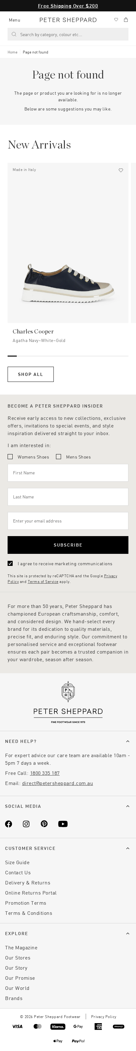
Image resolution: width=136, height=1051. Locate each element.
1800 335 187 (45, 773)
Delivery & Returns (27, 882)
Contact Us (18, 872)
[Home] (68, 19)
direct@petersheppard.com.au (57, 783)
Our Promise (20, 978)
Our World (17, 988)
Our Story (16, 968)
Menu (14, 19)
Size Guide (17, 862)
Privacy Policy (103, 1016)
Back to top (85, 1037)
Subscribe (68, 545)
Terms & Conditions (28, 913)
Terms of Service (43, 581)
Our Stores (17, 957)
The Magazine (21, 947)
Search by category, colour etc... (51, 34)
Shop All (30, 374)
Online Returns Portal (31, 893)
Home (12, 52)
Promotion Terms (25, 903)
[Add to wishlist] (120, 170)
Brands (13, 998)
